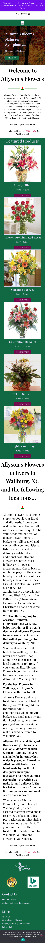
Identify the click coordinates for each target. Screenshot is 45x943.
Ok (23, 940)
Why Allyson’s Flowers (12, 920)
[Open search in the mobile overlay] (17, 14)
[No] (41, 936)
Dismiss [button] (22, 8)
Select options (22, 195)
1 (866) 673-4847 (30, 131)
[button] (22, 23)
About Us (6, 916)
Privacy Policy (8, 927)
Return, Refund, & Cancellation (16, 923)
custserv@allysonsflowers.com (16, 902)
